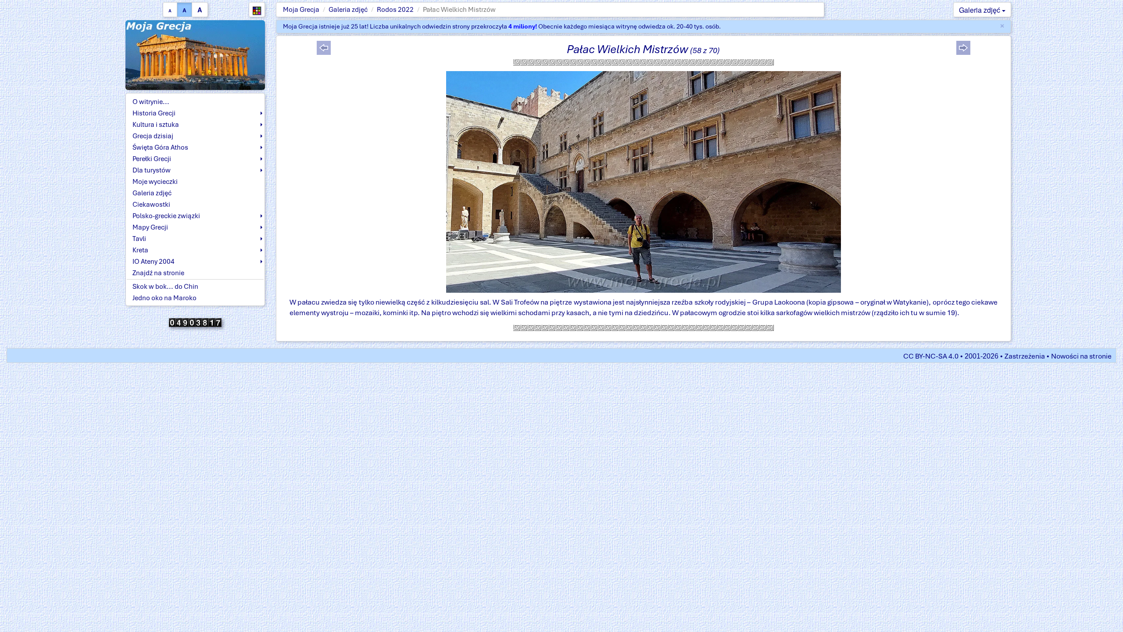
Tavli (139, 238)
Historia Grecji (153, 113)
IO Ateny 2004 (153, 261)
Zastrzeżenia (1025, 356)
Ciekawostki (151, 204)
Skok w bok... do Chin (165, 286)
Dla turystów (151, 170)
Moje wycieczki (155, 181)
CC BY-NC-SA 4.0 (930, 356)
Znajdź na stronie (158, 273)
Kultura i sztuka (155, 124)
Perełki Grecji (151, 158)
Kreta (140, 250)
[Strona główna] (195, 54)
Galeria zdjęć (348, 9)
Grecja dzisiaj (152, 136)
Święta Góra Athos (160, 147)
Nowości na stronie (1081, 356)
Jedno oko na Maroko (164, 298)
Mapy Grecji (150, 227)
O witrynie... (150, 101)
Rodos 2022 (395, 9)
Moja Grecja (301, 9)
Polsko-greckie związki (166, 216)
